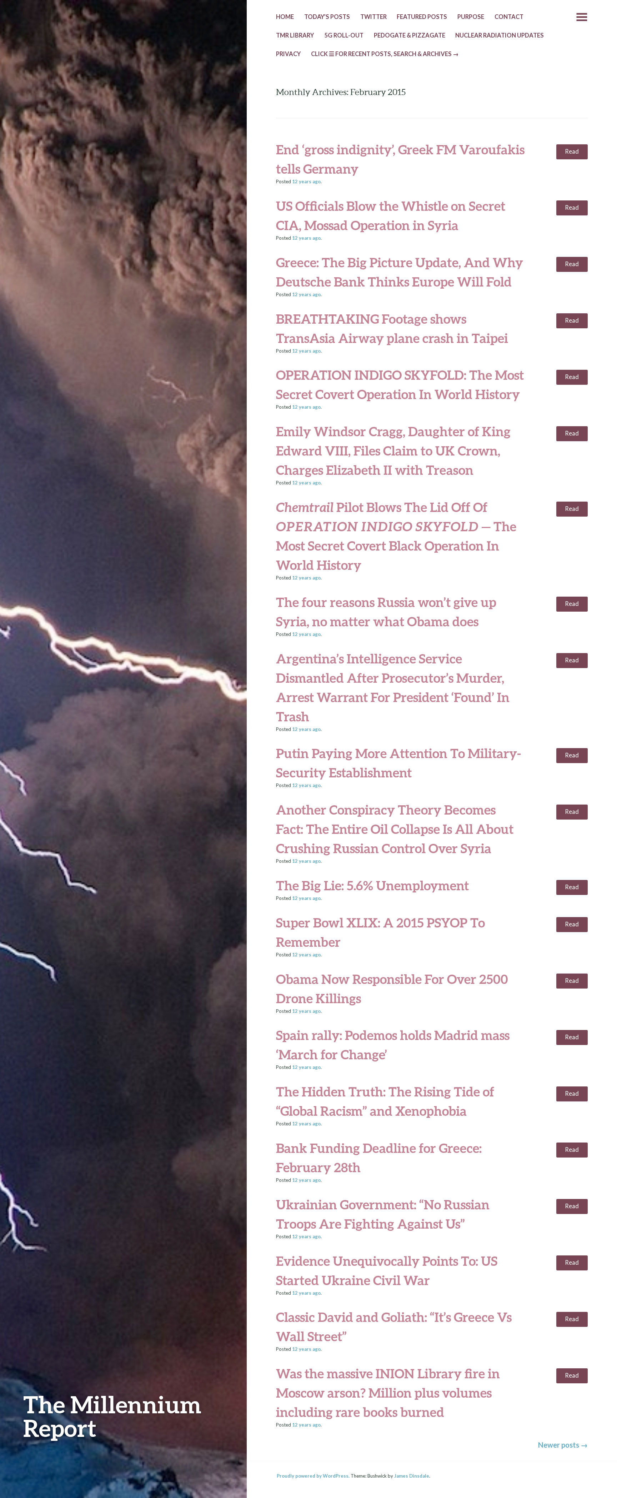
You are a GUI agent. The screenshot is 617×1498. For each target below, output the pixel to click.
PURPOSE (470, 16)
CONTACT (509, 16)
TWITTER (373, 16)
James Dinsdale (411, 1476)
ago (306, 181)
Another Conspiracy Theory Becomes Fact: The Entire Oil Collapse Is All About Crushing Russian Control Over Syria (394, 829)
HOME (285, 16)
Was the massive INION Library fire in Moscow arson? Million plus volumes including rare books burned (388, 1392)
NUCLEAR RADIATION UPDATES (499, 35)
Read (572, 151)
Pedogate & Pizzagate (409, 35)
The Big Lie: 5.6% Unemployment (372, 885)
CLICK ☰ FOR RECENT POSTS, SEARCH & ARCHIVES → (385, 54)
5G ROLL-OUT (343, 35)
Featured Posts (422, 16)
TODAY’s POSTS (327, 16)
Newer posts (563, 1444)
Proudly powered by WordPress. (313, 1476)
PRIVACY (288, 54)
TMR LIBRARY (295, 35)
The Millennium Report (112, 1416)
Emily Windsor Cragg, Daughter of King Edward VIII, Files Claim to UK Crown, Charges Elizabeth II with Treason (393, 450)
